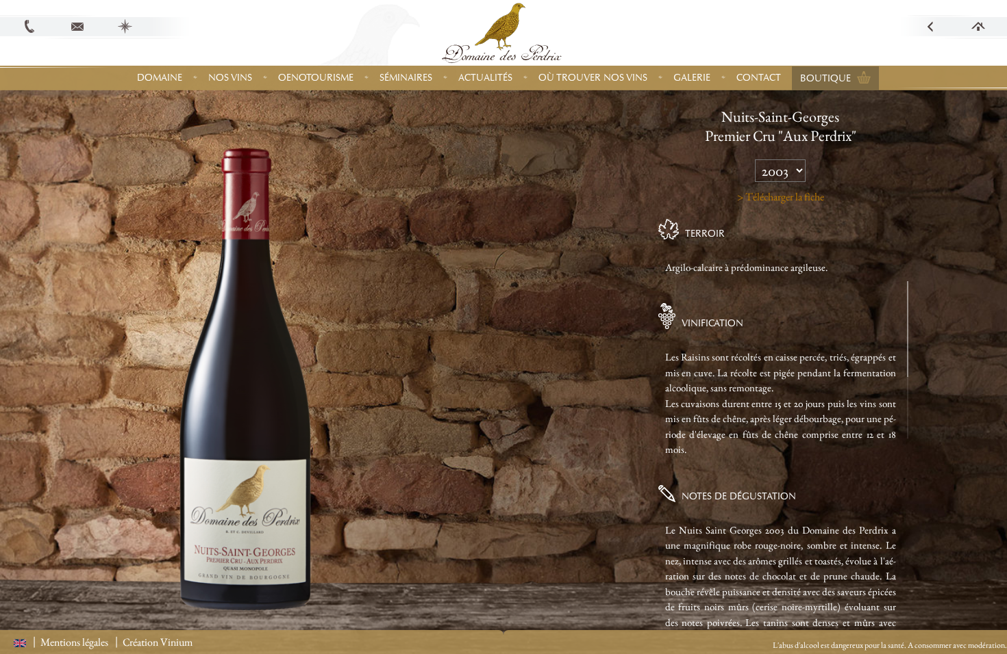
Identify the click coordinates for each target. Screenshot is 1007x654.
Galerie (691, 77)
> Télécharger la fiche (780, 196)
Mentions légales (74, 642)
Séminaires (406, 77)
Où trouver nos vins (592, 77)
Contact (758, 77)
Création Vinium (157, 642)
